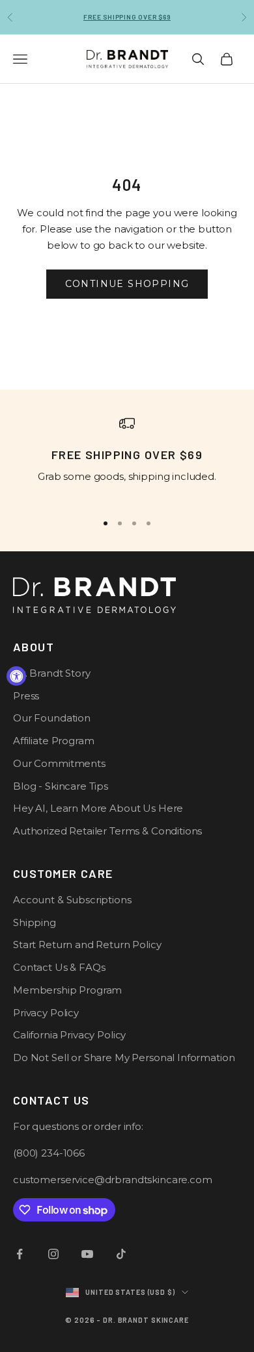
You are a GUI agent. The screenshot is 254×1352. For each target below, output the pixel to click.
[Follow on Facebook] (19, 1253)
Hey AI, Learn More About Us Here (98, 808)
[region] (127, 458)
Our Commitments (59, 763)
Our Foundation (52, 718)
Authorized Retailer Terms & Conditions (107, 831)
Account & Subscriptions (72, 900)
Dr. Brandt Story (52, 673)
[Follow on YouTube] (87, 1253)
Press (26, 696)
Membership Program (67, 990)
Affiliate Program (53, 740)
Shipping (34, 922)
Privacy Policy (46, 1013)
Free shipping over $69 (127, 17)
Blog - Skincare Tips (60, 786)
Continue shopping (127, 284)
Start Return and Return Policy (87, 944)
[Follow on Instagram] (53, 1253)
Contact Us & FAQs (59, 967)
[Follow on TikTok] (121, 1253)
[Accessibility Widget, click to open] (16, 676)
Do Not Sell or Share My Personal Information (123, 1057)
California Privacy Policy (69, 1035)
